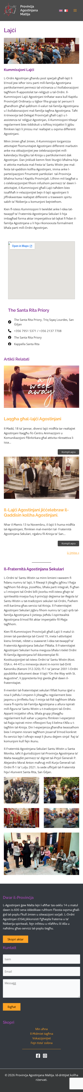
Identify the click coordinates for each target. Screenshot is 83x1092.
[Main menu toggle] (75, 10)
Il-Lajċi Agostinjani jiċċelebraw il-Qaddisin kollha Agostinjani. (36, 512)
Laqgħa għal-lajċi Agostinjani (32, 418)
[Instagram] (45, 1055)
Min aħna (41, 1029)
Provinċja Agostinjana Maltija (29, 10)
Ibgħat (12, 1007)
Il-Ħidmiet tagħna (41, 1033)
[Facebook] (38, 1055)
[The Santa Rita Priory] (25, 337)
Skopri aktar (16, 939)
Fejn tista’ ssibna (42, 1043)
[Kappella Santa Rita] (23, 344)
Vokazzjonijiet (41, 1038)
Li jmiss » (73, 552)
